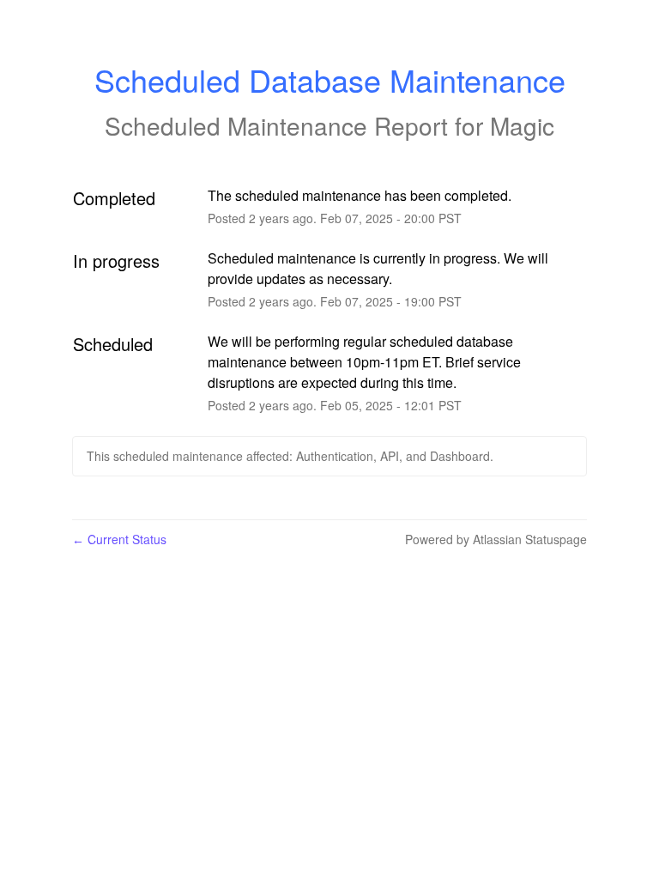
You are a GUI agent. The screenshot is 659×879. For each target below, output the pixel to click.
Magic (522, 125)
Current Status (119, 539)
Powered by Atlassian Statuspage (496, 539)
